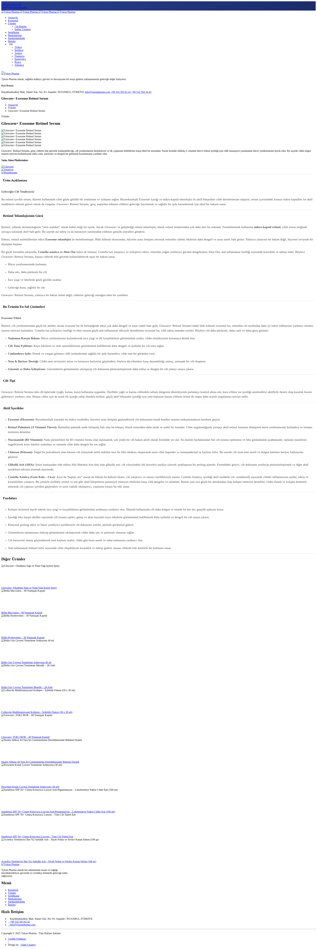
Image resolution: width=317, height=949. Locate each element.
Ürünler (12, 23)
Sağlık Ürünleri (23, 29)
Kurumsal (13, 20)
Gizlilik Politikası (17, 938)
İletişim (12, 41)
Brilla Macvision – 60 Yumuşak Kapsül (21, 612)
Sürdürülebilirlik (16, 38)
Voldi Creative (27, 944)
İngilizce (19, 50)
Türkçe (18, 47)
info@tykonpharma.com (14, 7)
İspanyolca (20, 59)
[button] (158, 180)
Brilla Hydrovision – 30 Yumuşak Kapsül (22, 637)
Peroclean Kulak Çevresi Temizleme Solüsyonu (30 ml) (30, 786)
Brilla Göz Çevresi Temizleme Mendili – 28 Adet (27, 687)
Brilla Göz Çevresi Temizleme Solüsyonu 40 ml (26, 662)
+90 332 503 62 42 (11, 4)
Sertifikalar (13, 32)
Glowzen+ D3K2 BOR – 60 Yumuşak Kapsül (25, 737)
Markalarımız (15, 35)
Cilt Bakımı (21, 26)
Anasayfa (13, 17)
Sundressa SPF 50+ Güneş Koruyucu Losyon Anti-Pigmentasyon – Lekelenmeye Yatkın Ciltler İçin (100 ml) (58, 811)
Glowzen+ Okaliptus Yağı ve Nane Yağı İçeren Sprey (29, 587)
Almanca (19, 65)
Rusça (18, 62)
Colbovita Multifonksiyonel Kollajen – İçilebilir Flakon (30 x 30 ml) (36, 712)
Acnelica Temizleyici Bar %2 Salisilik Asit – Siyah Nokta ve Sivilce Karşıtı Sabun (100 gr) (48, 861)
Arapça (18, 53)
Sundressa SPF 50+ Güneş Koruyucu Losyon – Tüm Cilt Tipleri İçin (37, 836)
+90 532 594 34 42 (141, 92)
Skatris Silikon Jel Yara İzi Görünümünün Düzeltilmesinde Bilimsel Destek (40, 762)
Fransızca (19, 56)
